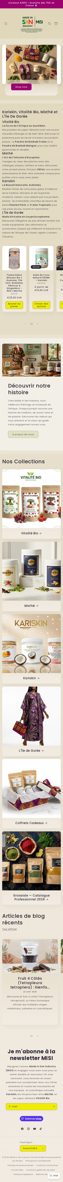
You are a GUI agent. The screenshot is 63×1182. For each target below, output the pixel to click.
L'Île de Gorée (29, 751)
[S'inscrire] (54, 1106)
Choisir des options (41, 305)
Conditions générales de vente (40, 1170)
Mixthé (29, 606)
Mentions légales (44, 1174)
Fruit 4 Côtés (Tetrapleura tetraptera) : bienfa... (30, 983)
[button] (6, 23)
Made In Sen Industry (19, 1157)
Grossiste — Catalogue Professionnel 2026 (31, 897)
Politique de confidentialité (38, 1161)
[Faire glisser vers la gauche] (25, 324)
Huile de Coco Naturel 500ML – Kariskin (41, 278)
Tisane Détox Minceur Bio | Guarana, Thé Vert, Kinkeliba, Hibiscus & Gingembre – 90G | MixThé (14, 283)
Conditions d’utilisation (47, 1165)
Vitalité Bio (29, 533)
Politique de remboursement (21, 1165)
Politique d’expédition (23, 1174)
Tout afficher (9, 929)
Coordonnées (17, 1170)
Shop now (21, 86)
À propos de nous (23, 434)
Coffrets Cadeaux (29, 823)
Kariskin (29, 678)
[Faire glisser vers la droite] (38, 324)
